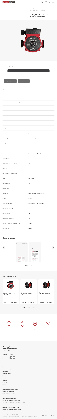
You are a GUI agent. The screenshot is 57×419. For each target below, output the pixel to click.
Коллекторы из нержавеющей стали (11, 400)
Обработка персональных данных (29, 416)
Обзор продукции (7, 373)
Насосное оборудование (8, 405)
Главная (31, 5)
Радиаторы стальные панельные (10, 389)
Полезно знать (6, 384)
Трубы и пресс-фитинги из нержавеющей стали (14, 402)
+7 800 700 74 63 (8, 354)
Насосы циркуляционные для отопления (38, 8)
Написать (6, 357)
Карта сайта (6, 387)
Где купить (28, 70)
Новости (5, 382)
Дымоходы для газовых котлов (10, 398)
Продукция (36, 5)
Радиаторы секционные (8, 391)
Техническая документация (9, 369)
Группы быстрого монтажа (9, 393)
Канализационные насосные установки (12, 409)
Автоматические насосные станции (11, 407)
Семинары (5, 380)
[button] (2, 40)
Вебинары (5, 375)
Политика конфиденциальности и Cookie (11, 416)
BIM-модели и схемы (7, 378)
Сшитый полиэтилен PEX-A (9, 396)
